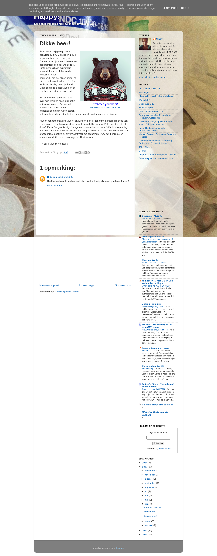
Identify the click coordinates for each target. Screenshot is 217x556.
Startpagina (144, 92)
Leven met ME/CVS (152, 216)
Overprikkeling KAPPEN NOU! (156, 286)
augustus (150, 487)
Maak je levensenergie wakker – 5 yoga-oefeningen (157, 240)
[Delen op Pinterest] (88, 152)
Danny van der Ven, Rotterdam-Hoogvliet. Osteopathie (155, 116)
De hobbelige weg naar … (154, 306)
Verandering (147, 368)
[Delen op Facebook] (85, 152)
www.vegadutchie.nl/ (153, 236)
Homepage (87, 285)
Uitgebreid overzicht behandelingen (156, 96)
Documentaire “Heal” (151, 218)
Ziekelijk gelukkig (151, 304)
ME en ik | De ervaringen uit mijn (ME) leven (157, 325)
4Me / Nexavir (146, 147)
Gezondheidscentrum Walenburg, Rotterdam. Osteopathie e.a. (155, 141)
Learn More (170, 8)
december (150, 470)
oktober (149, 479)
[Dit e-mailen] (76, 152)
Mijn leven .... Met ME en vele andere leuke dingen (157, 282)
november (150, 475)
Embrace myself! (152, 507)
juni (147, 495)
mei (147, 500)
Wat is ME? (144, 100)
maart (148, 521)
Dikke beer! (150, 512)
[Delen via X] (82, 152)
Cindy (159, 39)
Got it (185, 8)
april (147, 504)
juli (146, 491)
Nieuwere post (49, 285)
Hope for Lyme (146, 108)
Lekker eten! (150, 516)
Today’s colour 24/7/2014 (154, 389)
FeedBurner (165, 448)
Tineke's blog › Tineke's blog (157, 405)
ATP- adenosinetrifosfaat (151, 111)
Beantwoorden (54, 185)
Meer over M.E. (146, 104)
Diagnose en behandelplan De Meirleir (158, 154)
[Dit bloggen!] (79, 152)
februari (149, 525)
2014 (145, 463)
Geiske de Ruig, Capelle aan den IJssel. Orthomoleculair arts (155, 122)
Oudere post (123, 285)
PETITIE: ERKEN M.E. (150, 88)
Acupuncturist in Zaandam (154, 262)
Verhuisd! (146, 350)
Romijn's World (150, 260)
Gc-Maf (142, 151)
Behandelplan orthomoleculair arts (156, 158)
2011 (145, 534)
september (150, 483)
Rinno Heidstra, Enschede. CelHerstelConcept (152, 129)
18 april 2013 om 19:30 (61, 177)
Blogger (120, 548)
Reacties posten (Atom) (67, 292)
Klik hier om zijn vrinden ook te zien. (105, 107)
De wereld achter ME (153, 366)
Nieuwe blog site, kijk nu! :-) (155, 330)
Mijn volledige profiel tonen (152, 77)
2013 (145, 467)
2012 (145, 530)
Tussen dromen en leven (155, 348)
